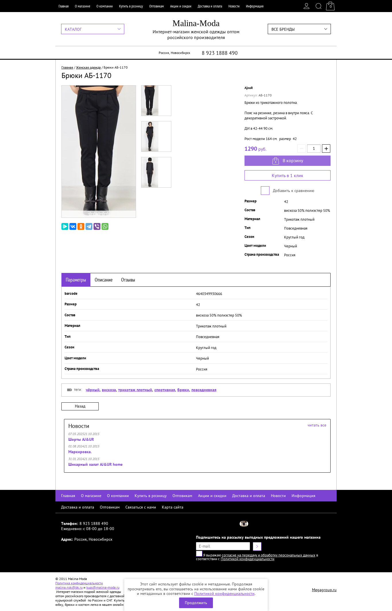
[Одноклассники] (80, 226)
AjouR (248, 88)
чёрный (93, 389)
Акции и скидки (180, 6)
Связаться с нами (140, 507)
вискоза (109, 389)
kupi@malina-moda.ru (102, 587)
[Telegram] (89, 226)
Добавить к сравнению (293, 190)
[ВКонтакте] (72, 226)
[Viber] (97, 226)
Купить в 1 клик (287, 175)
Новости (234, 6)
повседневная (203, 389)
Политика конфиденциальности (79, 583)
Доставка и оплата (210, 6)
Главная (64, 6)
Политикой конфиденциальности (224, 593)
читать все (317, 425)
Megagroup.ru (324, 589)
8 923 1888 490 (220, 53)
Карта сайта (172, 507)
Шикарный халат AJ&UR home (95, 464)
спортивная (164, 389)
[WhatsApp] (105, 226)
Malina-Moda (196, 23)
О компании (104, 6)
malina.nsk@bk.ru (69, 587)
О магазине (82, 6)
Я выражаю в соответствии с (257, 557)
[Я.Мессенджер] (64, 226)
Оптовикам (156, 6)
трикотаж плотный (135, 389)
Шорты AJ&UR (81, 439)
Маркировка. (80, 451)
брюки (183, 389)
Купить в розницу (131, 6)
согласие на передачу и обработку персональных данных (268, 555)
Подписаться (257, 546)
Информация (254, 6)
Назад (80, 406)
